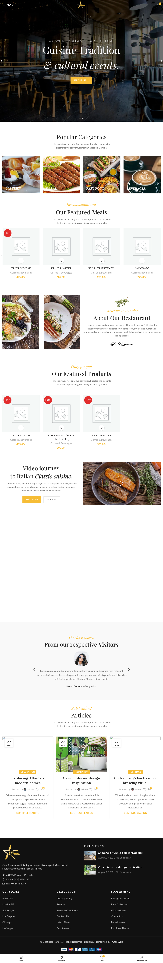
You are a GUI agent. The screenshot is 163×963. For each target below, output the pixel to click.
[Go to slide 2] (83, 118)
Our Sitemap (63, 928)
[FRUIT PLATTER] (21, 246)
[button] (34, 669)
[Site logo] (81, 4)
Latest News (63, 922)
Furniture (135, 772)
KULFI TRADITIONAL (61, 268)
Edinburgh (8, 910)
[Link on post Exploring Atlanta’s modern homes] (27, 754)
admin (30, 789)
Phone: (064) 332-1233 (17, 879)
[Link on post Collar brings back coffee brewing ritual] (135, 754)
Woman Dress (119, 910)
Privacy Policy (64, 898)
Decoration (28, 772)
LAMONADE (101, 268)
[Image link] (11, 851)
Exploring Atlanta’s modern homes (120, 852)
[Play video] (122, 483)
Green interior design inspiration (120, 867)
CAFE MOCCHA (101, 435)
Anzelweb (117, 941)
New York (7, 898)
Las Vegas (7, 928)
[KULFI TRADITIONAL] (61, 246)
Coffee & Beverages (21, 272)
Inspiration (81, 772)
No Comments (123, 857)
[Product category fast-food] (101, 174)
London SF (8, 904)
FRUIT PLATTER (21, 268)
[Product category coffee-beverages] (142, 174)
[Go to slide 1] (80, 118)
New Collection (119, 904)
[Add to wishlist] (21, 260)
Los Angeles (8, 916)
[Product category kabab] (61, 174)
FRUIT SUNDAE (21, 435)
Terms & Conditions (67, 910)
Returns (61, 904)
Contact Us (63, 916)
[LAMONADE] (101, 246)
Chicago (6, 922)
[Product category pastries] (21, 174)
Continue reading (27, 813)
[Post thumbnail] (90, 855)
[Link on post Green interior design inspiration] (81, 754)
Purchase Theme (120, 928)
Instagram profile (120, 898)
